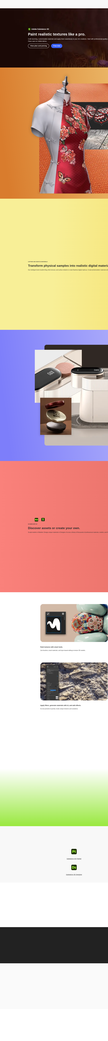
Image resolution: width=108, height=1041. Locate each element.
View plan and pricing (38, 46)
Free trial (56, 46)
